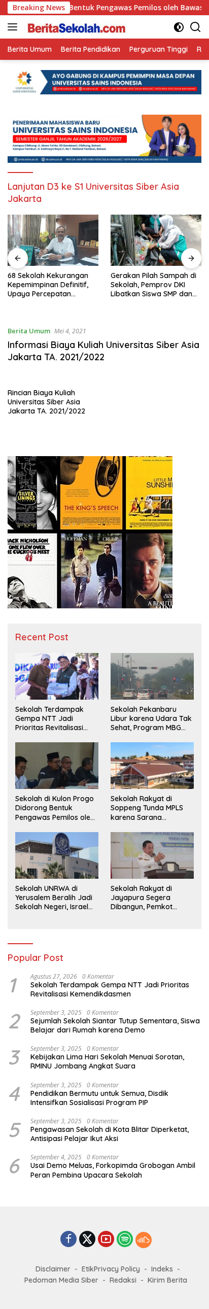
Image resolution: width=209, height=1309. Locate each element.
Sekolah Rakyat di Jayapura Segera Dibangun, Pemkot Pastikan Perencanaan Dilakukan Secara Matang (148, 898)
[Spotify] (125, 1240)
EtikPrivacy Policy (111, 1268)
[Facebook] (68, 1240)
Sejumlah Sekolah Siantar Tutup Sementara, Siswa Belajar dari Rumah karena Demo (115, 1025)
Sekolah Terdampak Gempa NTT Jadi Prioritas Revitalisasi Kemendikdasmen (49, 719)
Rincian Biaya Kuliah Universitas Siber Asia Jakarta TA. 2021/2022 (46, 402)
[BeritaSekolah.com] (76, 26)
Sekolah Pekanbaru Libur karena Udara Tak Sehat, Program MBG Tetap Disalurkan (151, 719)
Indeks (162, 1268)
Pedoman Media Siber (61, 1280)
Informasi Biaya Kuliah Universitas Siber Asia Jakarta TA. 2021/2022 (103, 350)
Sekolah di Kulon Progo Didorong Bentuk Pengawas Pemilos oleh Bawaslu (54, 808)
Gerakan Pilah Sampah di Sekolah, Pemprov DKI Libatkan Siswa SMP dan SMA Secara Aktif (153, 285)
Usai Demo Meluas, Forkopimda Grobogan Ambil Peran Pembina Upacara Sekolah (112, 1170)
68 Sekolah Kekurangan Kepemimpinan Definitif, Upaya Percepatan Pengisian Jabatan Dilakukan (48, 285)
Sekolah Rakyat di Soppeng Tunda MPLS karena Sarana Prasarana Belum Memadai (147, 808)
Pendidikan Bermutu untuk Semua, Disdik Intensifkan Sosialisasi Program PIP (99, 1098)
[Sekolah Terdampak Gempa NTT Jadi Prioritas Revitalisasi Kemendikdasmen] (56, 676)
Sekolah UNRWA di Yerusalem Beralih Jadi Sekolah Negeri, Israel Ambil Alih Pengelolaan (53, 898)
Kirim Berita (167, 1280)
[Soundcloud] (143, 1240)
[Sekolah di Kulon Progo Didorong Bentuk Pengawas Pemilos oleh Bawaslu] (56, 765)
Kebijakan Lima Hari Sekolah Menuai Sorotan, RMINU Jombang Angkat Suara (107, 1061)
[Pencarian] (195, 27)
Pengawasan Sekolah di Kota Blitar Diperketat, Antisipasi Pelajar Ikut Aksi (109, 1134)
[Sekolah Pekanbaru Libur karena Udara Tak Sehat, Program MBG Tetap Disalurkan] (152, 676)
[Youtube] (106, 1240)
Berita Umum (29, 330)
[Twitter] (87, 1240)
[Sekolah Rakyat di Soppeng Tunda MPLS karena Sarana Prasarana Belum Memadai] (152, 765)
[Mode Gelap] (179, 27)
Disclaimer (53, 1268)
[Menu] (14, 27)
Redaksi (123, 1280)
